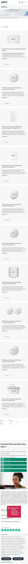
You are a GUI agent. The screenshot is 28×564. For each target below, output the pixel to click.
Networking (10, 17)
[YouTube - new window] (16, 530)
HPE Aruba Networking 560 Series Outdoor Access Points (11, 399)
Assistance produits (8, 463)
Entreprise (4, 534)
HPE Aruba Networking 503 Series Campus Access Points (11, 205)
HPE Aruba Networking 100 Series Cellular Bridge (14, 49)
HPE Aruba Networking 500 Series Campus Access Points (11, 88)
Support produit (5, 518)
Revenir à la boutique (4, 17)
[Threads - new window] (11, 530)
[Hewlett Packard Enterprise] (4, 2)
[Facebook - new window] (14, 530)
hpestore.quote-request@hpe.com (8, 457)
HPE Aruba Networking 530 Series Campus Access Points (11, 321)
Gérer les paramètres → (7, 562)
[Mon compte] (22, 2)
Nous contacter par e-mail (9, 466)
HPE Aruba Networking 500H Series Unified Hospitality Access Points (12, 127)
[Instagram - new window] (8, 530)
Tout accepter (6, 558)
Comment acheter (7, 470)
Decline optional (18, 558)
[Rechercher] (19, 2)
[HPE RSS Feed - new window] (19, 530)
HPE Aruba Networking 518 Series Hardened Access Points (11, 282)
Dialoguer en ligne (7, 459)
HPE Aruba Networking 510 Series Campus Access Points (11, 244)
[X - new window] (5, 530)
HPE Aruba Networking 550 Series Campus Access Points (11, 360)
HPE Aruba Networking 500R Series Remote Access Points (12, 166)
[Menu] (26, 2)
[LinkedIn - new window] (2, 530)
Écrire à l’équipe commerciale (9, 521)
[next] (27, 422)
